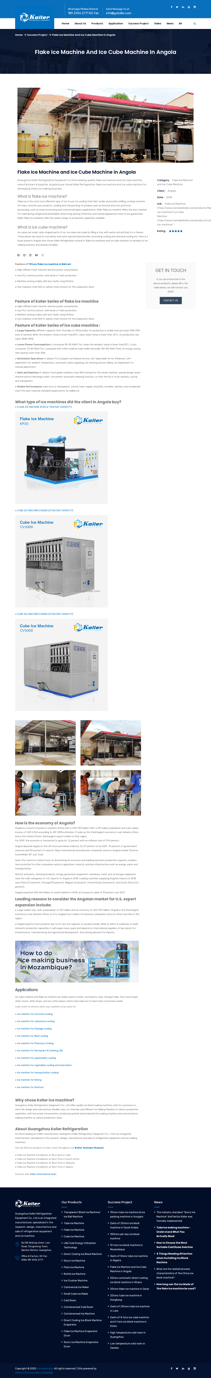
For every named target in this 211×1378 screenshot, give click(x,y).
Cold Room (70, 1300)
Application (115, 23)
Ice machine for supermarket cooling (36, 1058)
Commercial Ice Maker (76, 1287)
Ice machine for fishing (29, 1079)
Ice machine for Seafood (30, 1087)
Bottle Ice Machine (74, 1273)
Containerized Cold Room (78, 1307)
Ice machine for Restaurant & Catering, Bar (40, 1050)
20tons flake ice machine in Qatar (129, 1288)
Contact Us (171, 300)
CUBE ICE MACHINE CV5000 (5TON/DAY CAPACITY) (45, 614)
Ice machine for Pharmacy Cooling (35, 1043)
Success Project (138, 23)
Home (65, 23)
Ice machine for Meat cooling (32, 1036)
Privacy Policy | (34, 1372)
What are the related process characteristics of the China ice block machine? (174, 1273)
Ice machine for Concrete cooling (35, 1014)
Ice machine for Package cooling (34, 1028)
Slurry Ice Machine (74, 1260)
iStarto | (20, 1372)
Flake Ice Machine (74, 1229)
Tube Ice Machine (74, 1223)
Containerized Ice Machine (79, 1313)
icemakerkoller (45, 1368)
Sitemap (48, 1372)
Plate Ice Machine (74, 1267)
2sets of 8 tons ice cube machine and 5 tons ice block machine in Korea (129, 1321)
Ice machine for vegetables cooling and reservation (44, 1065)
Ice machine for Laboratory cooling (36, 1021)
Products (97, 23)
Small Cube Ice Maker (76, 1293)
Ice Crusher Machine (75, 1280)
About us (80, 23)
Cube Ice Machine (74, 1236)
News (170, 23)
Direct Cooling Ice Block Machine (83, 1254)
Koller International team (43, 1174)
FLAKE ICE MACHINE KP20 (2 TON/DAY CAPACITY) (44, 407)
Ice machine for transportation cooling (38, 1072)
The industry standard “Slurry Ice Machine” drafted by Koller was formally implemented (175, 1216)
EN (180, 23)
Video (157, 23)
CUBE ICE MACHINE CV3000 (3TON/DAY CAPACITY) (45, 510)
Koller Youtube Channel (89, 1147)
